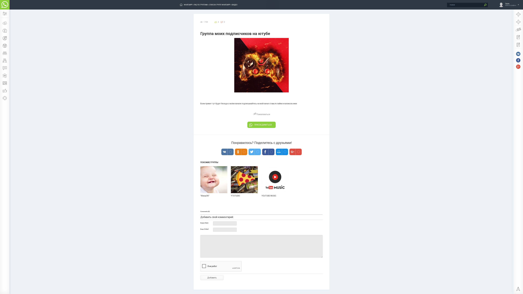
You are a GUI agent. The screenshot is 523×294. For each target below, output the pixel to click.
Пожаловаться (263, 114)
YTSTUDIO (235, 196)
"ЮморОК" (204, 196)
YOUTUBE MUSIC (269, 196)
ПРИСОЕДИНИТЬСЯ (263, 125)
